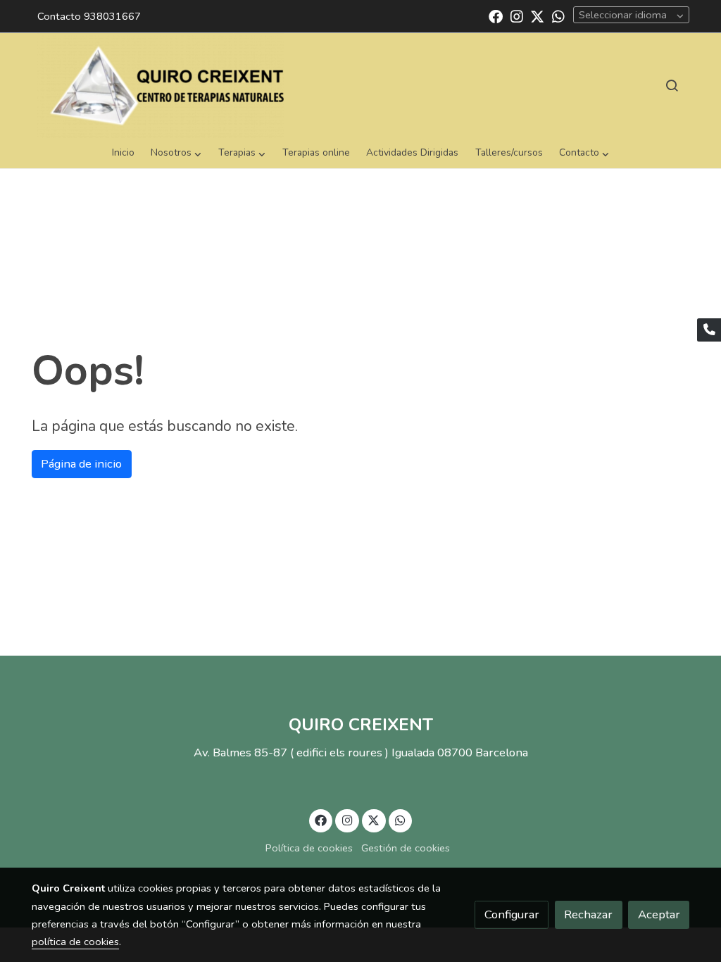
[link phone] (709, 330)
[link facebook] (496, 15)
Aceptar (659, 914)
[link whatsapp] (558, 15)
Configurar (511, 914)
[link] (160, 85)
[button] (176, 153)
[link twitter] (537, 15)
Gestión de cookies (405, 848)
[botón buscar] (671, 85)
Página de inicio (81, 464)
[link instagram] (516, 15)
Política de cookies (309, 848)
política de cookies (75, 942)
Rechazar (588, 914)
